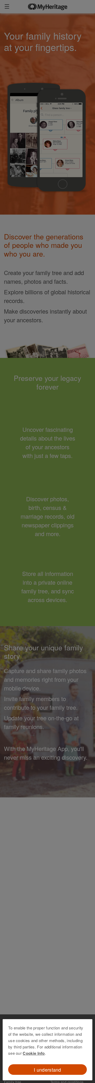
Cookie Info (34, 1053)
